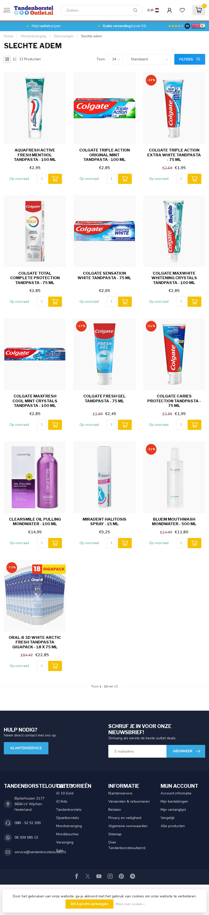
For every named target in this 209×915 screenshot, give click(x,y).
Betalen (114, 809)
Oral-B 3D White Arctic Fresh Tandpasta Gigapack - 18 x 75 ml (35, 642)
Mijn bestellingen (174, 801)
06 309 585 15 (26, 837)
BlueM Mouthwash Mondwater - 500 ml (174, 521)
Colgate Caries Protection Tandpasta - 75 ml (174, 401)
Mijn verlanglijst (173, 809)
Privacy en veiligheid (124, 817)
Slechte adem (91, 36)
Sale (59, 850)
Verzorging (64, 842)
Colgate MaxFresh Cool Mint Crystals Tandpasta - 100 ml (34, 401)
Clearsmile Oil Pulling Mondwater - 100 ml (35, 521)
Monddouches (67, 834)
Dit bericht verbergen (89, 903)
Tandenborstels (69, 809)
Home (8, 36)
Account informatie (176, 793)
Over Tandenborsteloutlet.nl (127, 845)
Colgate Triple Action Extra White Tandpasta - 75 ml (174, 155)
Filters (186, 59)
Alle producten (173, 826)
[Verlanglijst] (182, 10)
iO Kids (61, 801)
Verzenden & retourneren (129, 801)
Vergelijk (168, 817)
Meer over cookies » (130, 904)
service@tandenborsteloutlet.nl (40, 852)
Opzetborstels (67, 817)
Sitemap (115, 834)
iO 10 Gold (64, 793)
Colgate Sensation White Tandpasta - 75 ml (104, 275)
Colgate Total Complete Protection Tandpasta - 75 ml (35, 278)
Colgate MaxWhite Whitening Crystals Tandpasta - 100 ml (174, 278)
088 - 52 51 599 (28, 822)
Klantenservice (26, 748)
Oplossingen (63, 36)
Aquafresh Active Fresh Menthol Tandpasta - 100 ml (35, 155)
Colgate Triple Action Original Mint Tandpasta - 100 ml (104, 155)
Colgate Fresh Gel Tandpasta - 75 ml (104, 398)
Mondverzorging (33, 36)
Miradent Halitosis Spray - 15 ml (104, 521)
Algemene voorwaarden (128, 826)
